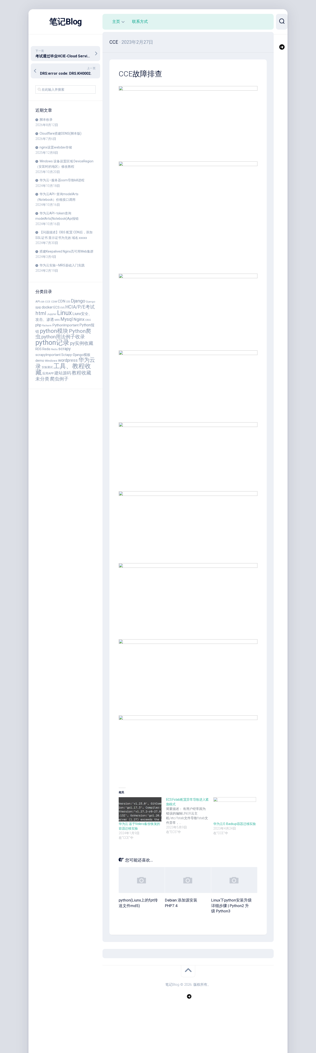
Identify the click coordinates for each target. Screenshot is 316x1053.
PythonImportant (65, 325)
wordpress (68, 360)
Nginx (78, 319)
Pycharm (47, 325)
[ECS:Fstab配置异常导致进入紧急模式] (190, 815)
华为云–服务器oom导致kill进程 (62, 180)
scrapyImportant (48, 355)
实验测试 (47, 367)
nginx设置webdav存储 (56, 147)
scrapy (64, 348)
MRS (57, 319)
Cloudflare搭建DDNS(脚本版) (60, 133)
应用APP (48, 373)
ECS (56, 307)
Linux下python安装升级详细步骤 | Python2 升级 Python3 (231, 906)
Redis (46, 349)
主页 (116, 21)
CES (68, 301)
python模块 (54, 330)
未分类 (42, 379)
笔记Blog (65, 22)
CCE (47, 301)
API (37, 301)
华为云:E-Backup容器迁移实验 (234, 824)
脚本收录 (46, 119)
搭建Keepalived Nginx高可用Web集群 (66, 251)
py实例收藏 (81, 343)
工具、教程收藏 (63, 369)
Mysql (66, 319)
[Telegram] (282, 47)
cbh (42, 301)
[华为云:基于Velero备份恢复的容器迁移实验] (140, 809)
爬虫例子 (59, 379)
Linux (64, 313)
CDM (54, 301)
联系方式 (140, 21)
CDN (61, 301)
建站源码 (62, 373)
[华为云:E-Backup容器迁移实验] (234, 809)
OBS (88, 319)
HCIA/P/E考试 (80, 307)
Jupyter (51, 314)
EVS (62, 307)
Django (78, 301)
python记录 (52, 342)
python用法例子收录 (63, 337)
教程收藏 (81, 373)
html (40, 313)
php (38, 325)
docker (47, 307)
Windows (51, 360)
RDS (38, 349)
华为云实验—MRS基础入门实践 (62, 265)
